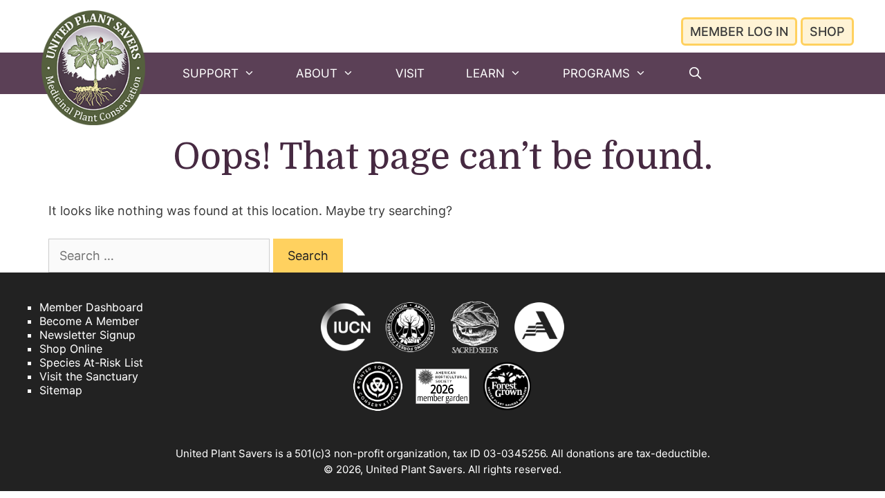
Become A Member (89, 321)
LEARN (485, 73)
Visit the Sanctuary (88, 376)
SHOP (827, 31)
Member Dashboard (91, 307)
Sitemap (60, 390)
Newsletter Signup (87, 335)
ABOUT (316, 73)
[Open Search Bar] (695, 73)
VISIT (410, 73)
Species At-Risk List (91, 362)
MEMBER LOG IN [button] (739, 31)
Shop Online (70, 349)
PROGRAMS (596, 73)
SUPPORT (211, 73)
